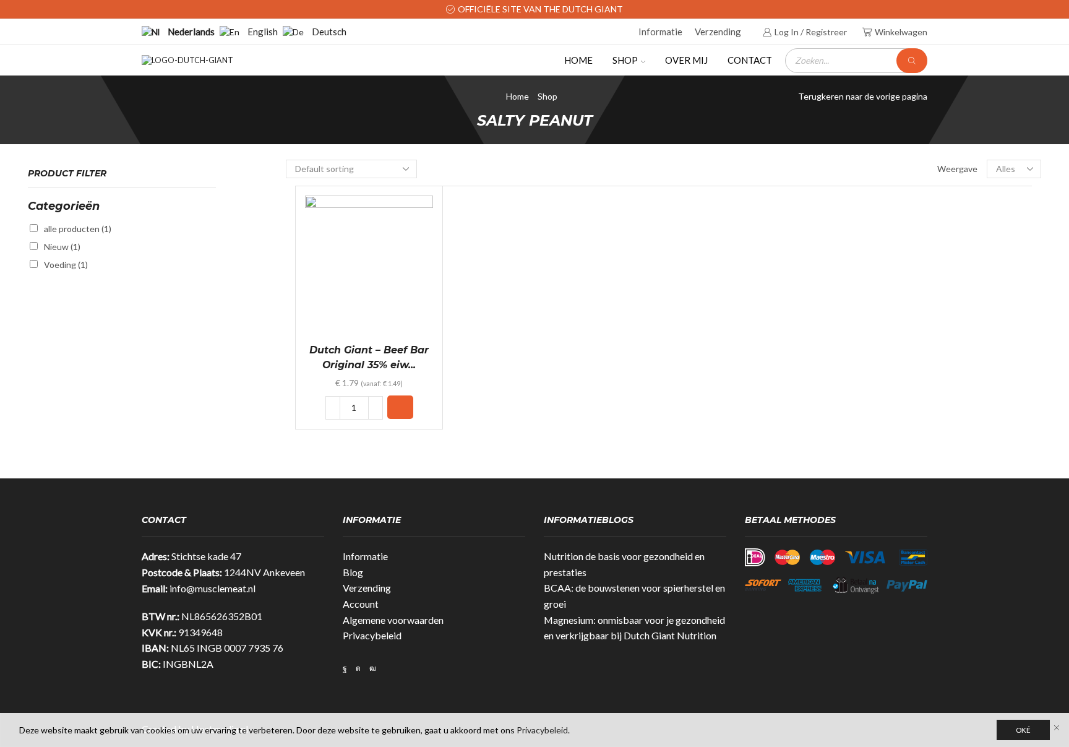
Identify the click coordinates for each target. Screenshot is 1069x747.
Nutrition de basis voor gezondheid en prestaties (624, 564)
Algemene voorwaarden (393, 620)
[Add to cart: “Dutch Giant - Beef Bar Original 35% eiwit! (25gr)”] (400, 407)
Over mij (686, 60)
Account (361, 604)
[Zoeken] (911, 60)
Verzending (718, 31)
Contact (750, 60)
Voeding (66, 264)
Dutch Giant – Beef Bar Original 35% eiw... (369, 357)
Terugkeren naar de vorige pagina (862, 96)
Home (578, 60)
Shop (625, 60)
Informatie (660, 31)
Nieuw (62, 246)
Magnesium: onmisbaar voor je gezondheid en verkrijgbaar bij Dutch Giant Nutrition (634, 628)
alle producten (77, 228)
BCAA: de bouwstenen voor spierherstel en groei (634, 596)
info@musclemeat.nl (212, 588)
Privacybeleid (372, 635)
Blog (353, 572)
